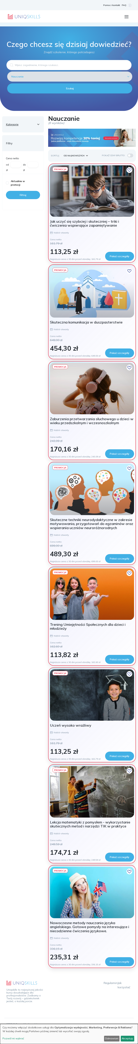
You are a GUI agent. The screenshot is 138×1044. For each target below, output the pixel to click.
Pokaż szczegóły (119, 256)
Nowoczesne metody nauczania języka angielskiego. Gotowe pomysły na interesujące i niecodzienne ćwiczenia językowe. (89, 927)
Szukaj (70, 88)
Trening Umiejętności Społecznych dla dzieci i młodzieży (88, 626)
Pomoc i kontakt (111, 5)
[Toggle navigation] (126, 16)
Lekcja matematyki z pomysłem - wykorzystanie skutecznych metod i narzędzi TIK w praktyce (90, 824)
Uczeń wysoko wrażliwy (70, 725)
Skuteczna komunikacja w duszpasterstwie (86, 322)
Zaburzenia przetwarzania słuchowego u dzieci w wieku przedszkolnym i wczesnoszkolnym (92, 421)
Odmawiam (111, 1038)
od (7, 164)
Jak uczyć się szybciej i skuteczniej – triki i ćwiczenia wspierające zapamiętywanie (84, 223)
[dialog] (69, 1034)
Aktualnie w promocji (18, 183)
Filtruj (23, 195)
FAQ (124, 5)
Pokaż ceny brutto (113, 155)
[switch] (130, 155)
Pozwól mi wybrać (13, 1038)
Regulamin (111, 983)
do (24, 164)
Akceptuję (127, 1038)
